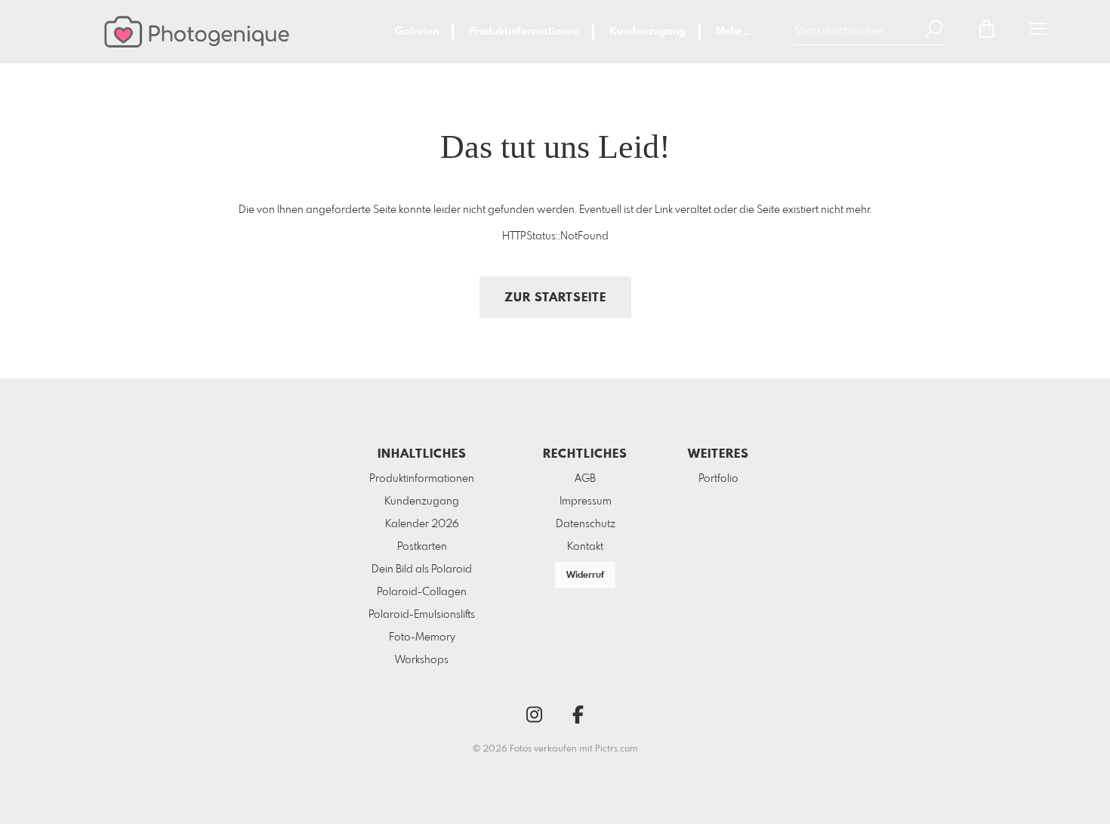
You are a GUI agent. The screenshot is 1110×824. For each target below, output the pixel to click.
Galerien (417, 31)
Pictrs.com (616, 749)
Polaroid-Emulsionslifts (421, 615)
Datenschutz (585, 524)
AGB (585, 479)
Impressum (586, 501)
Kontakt (585, 547)
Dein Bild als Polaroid (422, 569)
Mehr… (732, 31)
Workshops (422, 660)
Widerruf (585, 575)
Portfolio (718, 479)
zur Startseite (555, 298)
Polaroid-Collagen (422, 592)
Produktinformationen (524, 31)
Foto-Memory (422, 637)
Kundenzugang (647, 31)
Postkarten (422, 547)
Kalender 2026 (422, 524)
